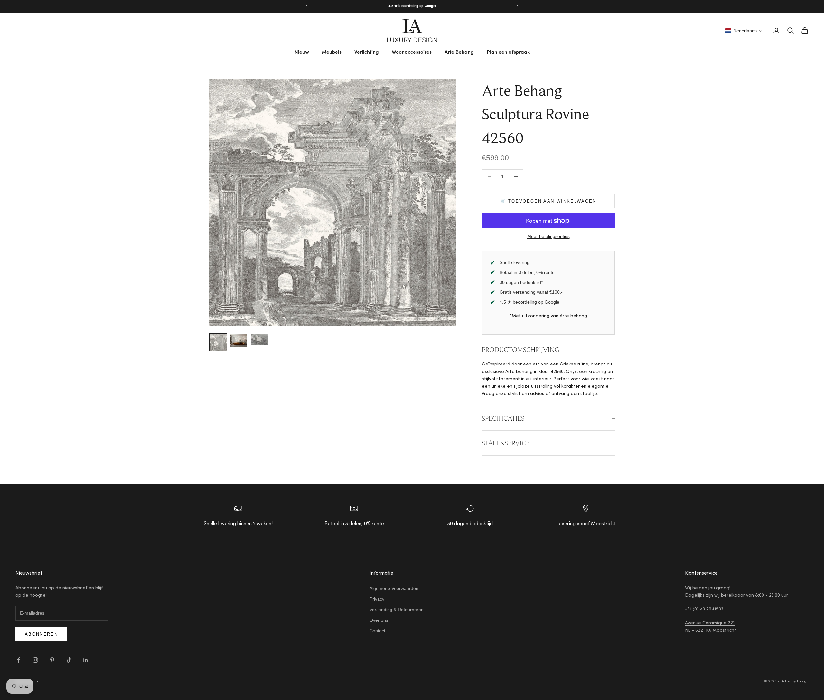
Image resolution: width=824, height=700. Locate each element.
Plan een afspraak (508, 52)
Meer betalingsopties (548, 236)
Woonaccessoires (412, 52)
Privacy (377, 598)
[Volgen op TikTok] (69, 660)
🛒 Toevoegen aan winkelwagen (548, 201)
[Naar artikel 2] (239, 340)
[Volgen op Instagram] (35, 660)
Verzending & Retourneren (397, 609)
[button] (744, 30)
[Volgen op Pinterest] (52, 660)
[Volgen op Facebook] (18, 660)
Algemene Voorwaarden (394, 588)
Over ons (379, 620)
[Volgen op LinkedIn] (85, 660)
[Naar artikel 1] (218, 342)
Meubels (332, 52)
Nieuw (302, 52)
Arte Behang (459, 52)
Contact (377, 630)
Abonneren (41, 634)
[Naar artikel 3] (259, 339)
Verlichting (366, 52)
